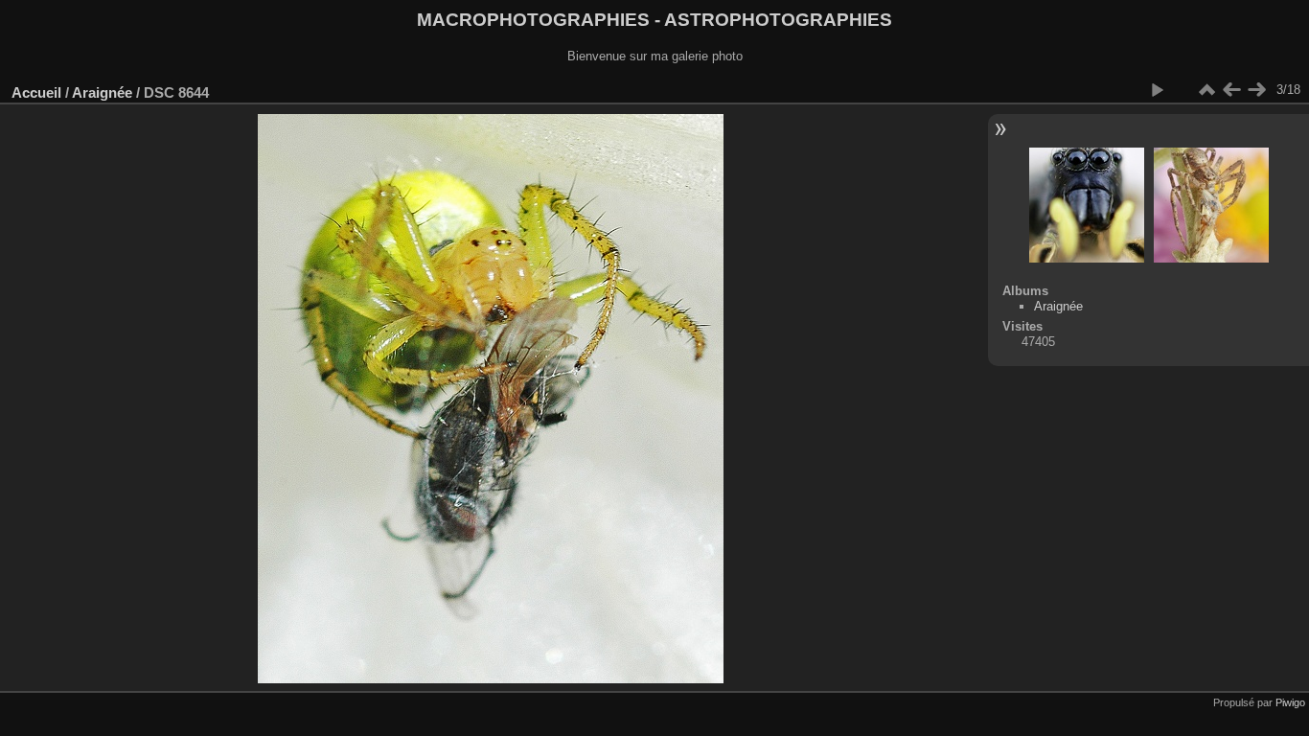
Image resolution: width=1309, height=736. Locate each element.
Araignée (102, 92)
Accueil (36, 92)
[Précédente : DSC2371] (1231, 90)
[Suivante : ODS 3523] (1256, 90)
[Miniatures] (1206, 90)
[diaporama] (1156, 90)
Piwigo (1290, 702)
